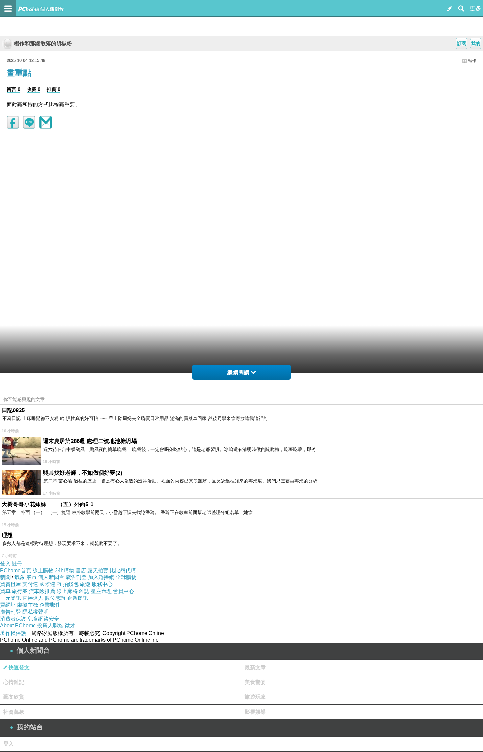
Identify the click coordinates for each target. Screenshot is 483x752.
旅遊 (85, 584)
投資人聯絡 (50, 625)
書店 (81, 570)
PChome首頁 (15, 570)
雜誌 (84, 591)
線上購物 (43, 570)
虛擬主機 (27, 605)
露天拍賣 (97, 570)
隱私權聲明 (35, 612)
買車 (5, 591)
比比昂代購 (123, 570)
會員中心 (123, 591)
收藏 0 (33, 89)
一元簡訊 (10, 598)
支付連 (30, 584)
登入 (5, 563)
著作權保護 (13, 633)
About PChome (18, 625)
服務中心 (102, 584)
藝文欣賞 (13, 697)
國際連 (47, 584)
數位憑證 (55, 598)
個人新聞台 (51, 577)
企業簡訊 (77, 598)
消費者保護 (13, 619)
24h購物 (64, 570)
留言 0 (13, 89)
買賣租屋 (10, 584)
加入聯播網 (101, 577)
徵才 (70, 625)
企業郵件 (49, 605)
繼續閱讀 (238, 372)
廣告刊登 (76, 577)
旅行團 (20, 591)
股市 (31, 577)
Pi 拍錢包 (68, 584)
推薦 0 (53, 89)
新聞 (5, 577)
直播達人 (32, 598)
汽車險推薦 (42, 591)
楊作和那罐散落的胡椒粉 (43, 43)
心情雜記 (13, 682)
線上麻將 (67, 591)
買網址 (8, 605)
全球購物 (126, 577)
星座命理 (101, 591)
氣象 (19, 577)
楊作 (472, 60)
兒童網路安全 (43, 619)
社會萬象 (13, 712)
